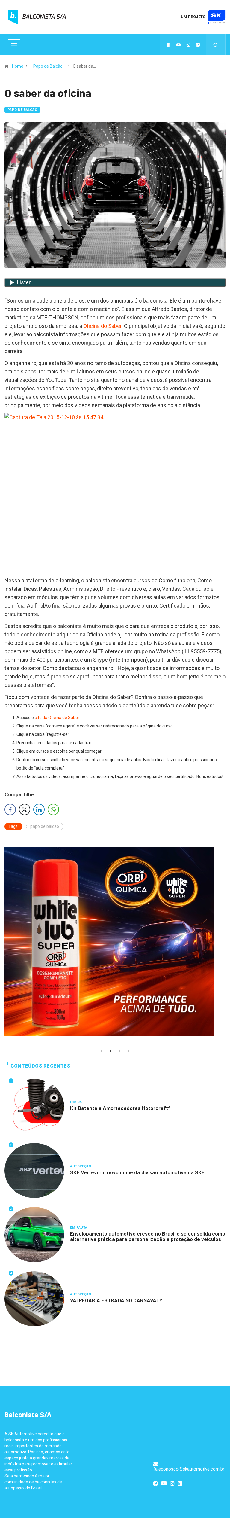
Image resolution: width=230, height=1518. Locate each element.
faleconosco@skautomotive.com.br (188, 1469)
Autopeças (80, 1166)
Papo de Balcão (48, 66)
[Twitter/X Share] (24, 809)
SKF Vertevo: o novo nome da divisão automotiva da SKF (137, 1172)
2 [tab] (111, 1051)
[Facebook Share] (10, 809)
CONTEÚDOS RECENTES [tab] (40, 1066)
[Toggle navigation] (14, 44)
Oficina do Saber (102, 326)
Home (17, 66)
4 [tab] (128, 1051)
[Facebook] (168, 44)
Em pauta (78, 1228)
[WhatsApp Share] (53, 809)
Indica (76, 1102)
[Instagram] (188, 44)
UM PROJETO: (194, 16)
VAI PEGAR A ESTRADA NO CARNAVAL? (116, 1300)
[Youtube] (178, 44)
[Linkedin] (198, 44)
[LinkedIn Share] (39, 809)
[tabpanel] (115, 941)
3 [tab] (119, 1051)
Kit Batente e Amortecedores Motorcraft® (120, 1108)
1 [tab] (102, 1051)
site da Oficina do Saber (57, 717)
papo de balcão (44, 826)
